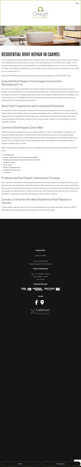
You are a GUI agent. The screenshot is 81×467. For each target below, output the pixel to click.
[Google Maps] (42, 302)
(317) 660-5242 (43, 261)
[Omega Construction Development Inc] (40, 12)
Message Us (61, 464)
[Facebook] (36, 302)
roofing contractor (60, 65)
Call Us (20, 464)
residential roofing (44, 210)
